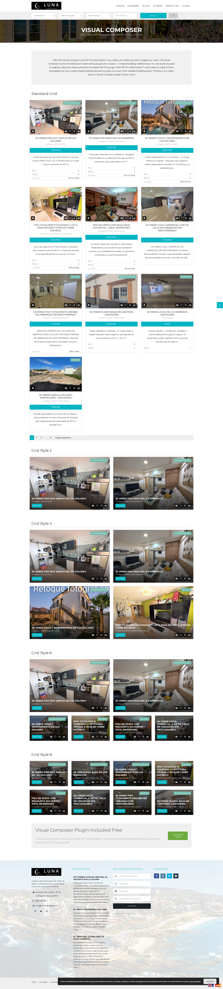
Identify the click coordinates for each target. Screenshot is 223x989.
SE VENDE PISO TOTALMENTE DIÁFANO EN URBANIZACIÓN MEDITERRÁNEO (56, 313)
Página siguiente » (63, 438)
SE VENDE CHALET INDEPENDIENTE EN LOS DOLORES (167, 139)
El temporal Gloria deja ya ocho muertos (88, 937)
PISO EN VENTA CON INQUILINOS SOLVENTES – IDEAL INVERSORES (111, 226)
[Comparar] (74, 131)
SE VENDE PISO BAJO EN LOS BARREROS (111, 138)
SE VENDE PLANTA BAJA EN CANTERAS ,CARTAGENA (111, 313)
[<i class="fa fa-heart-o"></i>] (70, 131)
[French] (214, 985)
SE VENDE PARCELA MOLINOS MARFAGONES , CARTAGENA (55, 396)
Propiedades (133, 6)
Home (33, 982)
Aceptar (210, 981)
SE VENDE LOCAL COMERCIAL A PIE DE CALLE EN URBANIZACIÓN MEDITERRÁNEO (167, 228)
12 (50, 438)
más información (195, 981)
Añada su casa (172, 6)
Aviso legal (43, 982)
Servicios (146, 6)
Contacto (186, 6)
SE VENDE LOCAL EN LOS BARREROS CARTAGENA (167, 313)
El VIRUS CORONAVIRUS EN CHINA (90, 909)
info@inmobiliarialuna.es (46, 906)
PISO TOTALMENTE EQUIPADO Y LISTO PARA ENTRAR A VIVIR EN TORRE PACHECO (56, 228)
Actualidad (157, 6)
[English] (210, 985)
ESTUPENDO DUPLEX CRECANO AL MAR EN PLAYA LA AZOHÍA (90, 878)
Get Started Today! (178, 835)
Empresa (120, 6)
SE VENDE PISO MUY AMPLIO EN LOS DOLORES (55, 139)
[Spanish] (219, 985)
